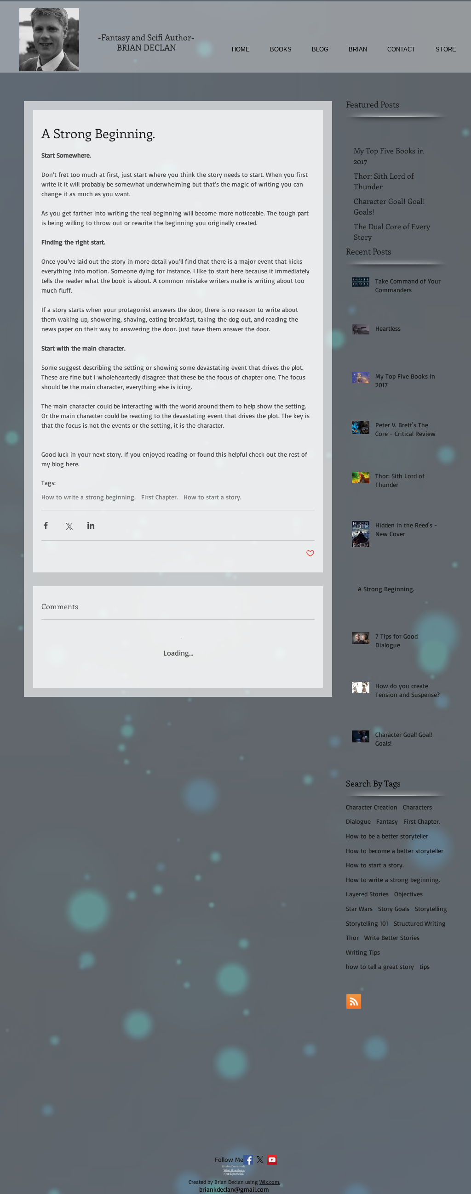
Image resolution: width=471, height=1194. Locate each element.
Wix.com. (269, 1181)
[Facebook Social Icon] (248, 1160)
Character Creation (371, 807)
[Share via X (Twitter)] (68, 525)
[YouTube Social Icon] (272, 1160)
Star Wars (359, 908)
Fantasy (387, 821)
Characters (417, 807)
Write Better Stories (391, 937)
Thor (352, 937)
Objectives (408, 894)
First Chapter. (159, 497)
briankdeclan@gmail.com (234, 1189)
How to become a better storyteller (394, 850)
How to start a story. (212, 497)
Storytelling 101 (367, 923)
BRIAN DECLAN (146, 47)
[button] (276, 49)
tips (424, 966)
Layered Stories (367, 894)
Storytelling (431, 908)
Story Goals (393, 908)
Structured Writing (420, 923)
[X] (260, 1160)
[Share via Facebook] (45, 525)
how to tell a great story (380, 966)
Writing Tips (363, 952)
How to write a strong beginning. (88, 497)
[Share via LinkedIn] (90, 525)
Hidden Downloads (233, 1166)
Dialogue (358, 821)
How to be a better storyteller (387, 836)
